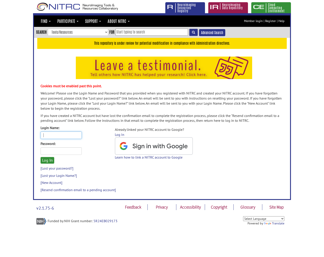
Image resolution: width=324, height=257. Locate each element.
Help (281, 21)
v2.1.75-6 (45, 208)
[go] (193, 32)
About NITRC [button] (117, 21)
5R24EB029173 (105, 221)
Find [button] (44, 21)
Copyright (219, 207)
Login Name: (50, 128)
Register (270, 21)
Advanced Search (212, 32)
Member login (253, 21)
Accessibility (190, 207)
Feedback (133, 207)
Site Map (276, 207)
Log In (119, 134)
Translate (278, 223)
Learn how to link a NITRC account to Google (148, 157)
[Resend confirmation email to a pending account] (78, 190)
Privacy (162, 207)
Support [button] (92, 21)
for (111, 32)
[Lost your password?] (57, 168)
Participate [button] (66, 21)
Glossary (247, 207)
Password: (48, 143)
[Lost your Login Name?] (59, 175)
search (41, 32)
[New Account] (51, 182)
